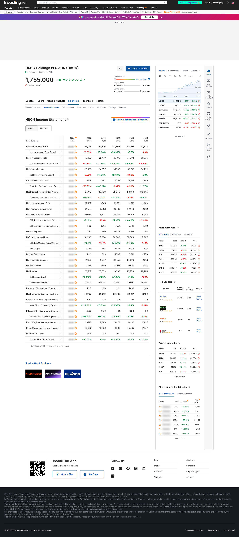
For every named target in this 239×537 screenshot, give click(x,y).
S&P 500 (162, 114)
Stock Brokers (107, 12)
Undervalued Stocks (189, 12)
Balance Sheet (68, 108)
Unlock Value (141, 79)
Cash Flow (81, 108)
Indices (162, 71)
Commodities (173, 71)
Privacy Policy (213, 530)
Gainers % (176, 234)
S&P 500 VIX (164, 123)
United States (52, 12)
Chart (40, 100)
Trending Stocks (168, 343)
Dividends (101, 108)
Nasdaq (162, 119)
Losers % (188, 234)
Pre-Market (63, 12)
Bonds (185, 71)
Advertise (190, 466)
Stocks (9, 12)
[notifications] (227, 2)
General (29, 100)
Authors (189, 477)
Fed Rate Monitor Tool (131, 12)
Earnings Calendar (37, 12)
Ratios (91, 108)
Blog (156, 460)
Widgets (158, 477)
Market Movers (167, 227)
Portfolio (158, 471)
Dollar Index (164, 128)
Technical (88, 100)
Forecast (122, 108)
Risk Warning (229, 530)
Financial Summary (33, 108)
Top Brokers (165, 281)
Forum (100, 100)
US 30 (161, 101)
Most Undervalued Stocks (173, 387)
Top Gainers (146, 12)
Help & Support (193, 471)
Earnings (112, 108)
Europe (117, 12)
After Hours (74, 12)
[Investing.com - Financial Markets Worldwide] (15, 3)
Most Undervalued (166, 394)
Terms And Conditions (194, 530)
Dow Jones (163, 110)
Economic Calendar (109, 8)
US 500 (162, 105)
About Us (190, 460)
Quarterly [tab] (44, 128)
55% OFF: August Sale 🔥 (190, 3)
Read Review (199, 298)
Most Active (157, 12)
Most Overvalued (185, 394)
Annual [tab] (31, 128)
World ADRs (95, 12)
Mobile (157, 466)
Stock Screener (127, 8)
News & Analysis (56, 100)
